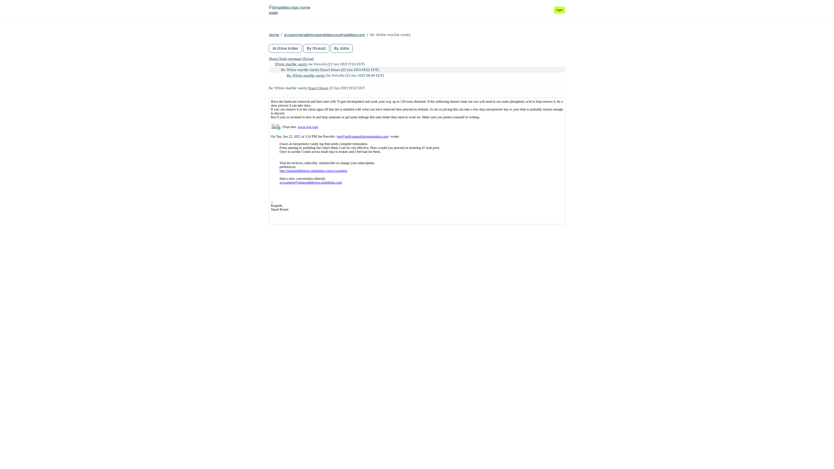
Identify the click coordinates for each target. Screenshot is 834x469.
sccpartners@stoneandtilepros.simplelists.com (324, 34)
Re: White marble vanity (306, 75)
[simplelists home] (289, 10)
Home (274, 34)
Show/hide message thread (291, 58)
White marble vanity (291, 64)
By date (341, 48)
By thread (316, 48)
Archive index (285, 48)
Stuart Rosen (318, 88)
